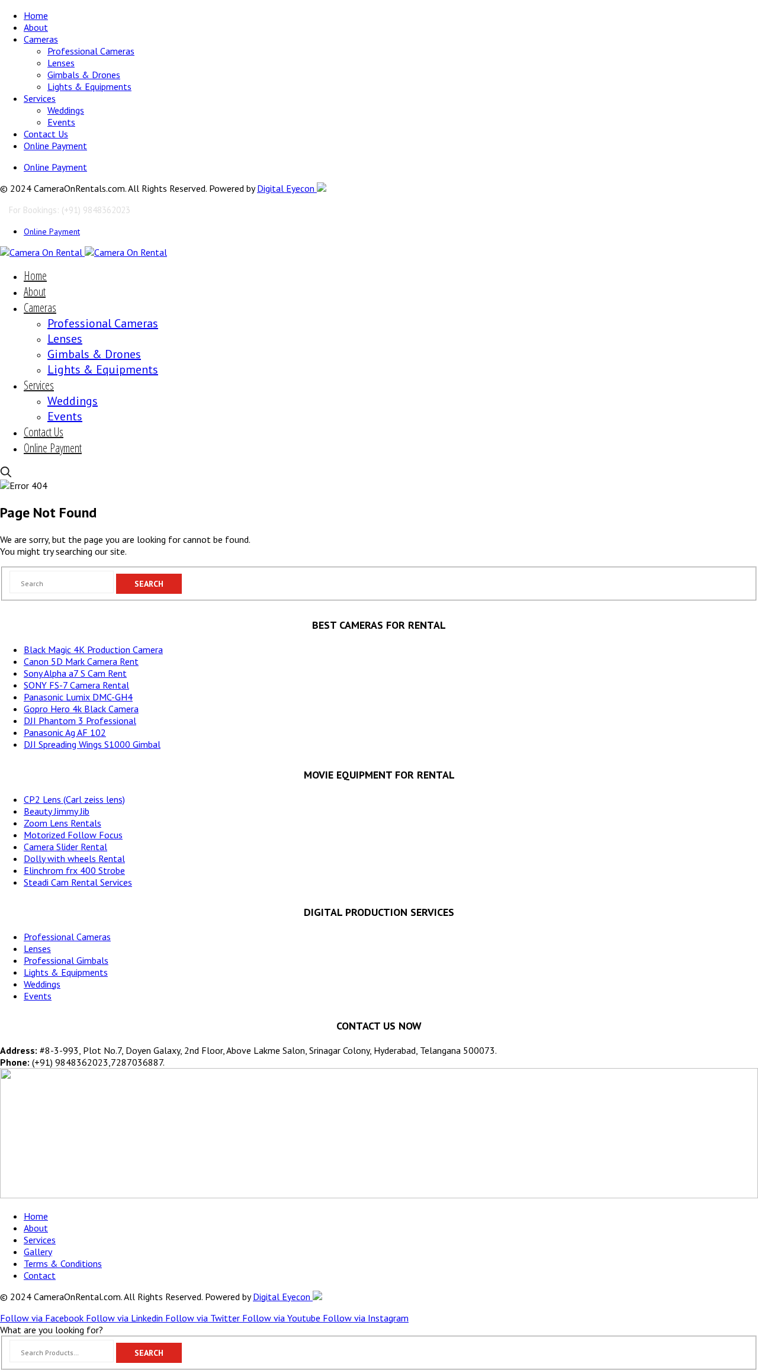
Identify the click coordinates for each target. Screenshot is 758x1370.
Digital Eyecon (287, 188)
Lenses (61, 63)
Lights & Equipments (89, 86)
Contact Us (46, 134)
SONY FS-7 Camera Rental (76, 685)
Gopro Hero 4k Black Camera (81, 709)
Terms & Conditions (63, 1263)
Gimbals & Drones (83, 75)
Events (61, 122)
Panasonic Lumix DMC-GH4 (78, 697)
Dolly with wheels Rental (74, 858)
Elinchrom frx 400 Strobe (74, 870)
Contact (40, 1275)
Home (36, 15)
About (36, 27)
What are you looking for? (51, 1330)
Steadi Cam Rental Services (78, 882)
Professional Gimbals (66, 960)
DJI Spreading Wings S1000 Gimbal (92, 744)
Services (40, 98)
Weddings (65, 110)
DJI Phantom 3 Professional (80, 720)
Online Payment (55, 146)
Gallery (38, 1252)
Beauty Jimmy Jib (56, 811)
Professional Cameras (90, 51)
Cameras (41, 39)
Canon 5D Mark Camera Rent (81, 661)
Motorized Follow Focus (73, 835)
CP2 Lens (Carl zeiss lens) (74, 799)
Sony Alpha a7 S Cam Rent (75, 673)
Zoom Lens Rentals (62, 823)
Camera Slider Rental (65, 847)
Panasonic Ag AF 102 (65, 732)
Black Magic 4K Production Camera (93, 649)
